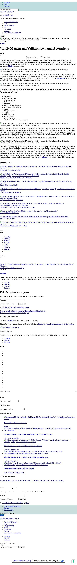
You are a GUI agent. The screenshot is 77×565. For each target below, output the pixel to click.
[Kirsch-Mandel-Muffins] (34, 217)
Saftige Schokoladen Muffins (9, 185)
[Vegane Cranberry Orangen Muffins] (37, 197)
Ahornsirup (3, 264)
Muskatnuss (60, 78)
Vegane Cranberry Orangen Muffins (11, 200)
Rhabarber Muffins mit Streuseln (10, 192)
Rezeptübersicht (9, 25)
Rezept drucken (46, 57)
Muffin (10, 264)
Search (22, 547)
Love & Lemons (43, 157)
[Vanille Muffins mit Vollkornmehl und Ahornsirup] (37, 175)
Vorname (3, 300)
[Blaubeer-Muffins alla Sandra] (29, 211)
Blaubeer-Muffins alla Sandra (9, 213)
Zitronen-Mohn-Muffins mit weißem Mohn (13, 226)
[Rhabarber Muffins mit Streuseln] (37, 190)
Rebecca (3, 273)
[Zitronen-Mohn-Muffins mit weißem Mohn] (37, 223)
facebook (7, 6)
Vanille (47, 264)
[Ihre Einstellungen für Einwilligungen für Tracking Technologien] (73, 561)
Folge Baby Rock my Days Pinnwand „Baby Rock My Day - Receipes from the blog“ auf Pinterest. (31, 480)
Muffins (2, 43)
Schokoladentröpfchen (27, 264)
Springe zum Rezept (32, 57)
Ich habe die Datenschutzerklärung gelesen (15, 307)
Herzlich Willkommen (11, 22)
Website (6, 282)
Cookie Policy (8, 510)
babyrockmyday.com (6, 15)
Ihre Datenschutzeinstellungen (46, 561)
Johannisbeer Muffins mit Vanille (10, 170)
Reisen (6, 27)
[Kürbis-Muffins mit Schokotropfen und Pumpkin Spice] (37, 204)
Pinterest (6, 288)
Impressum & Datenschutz (12, 32)
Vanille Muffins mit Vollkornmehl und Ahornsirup (16, 177)
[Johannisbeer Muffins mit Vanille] (37, 167)
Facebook (7, 284)
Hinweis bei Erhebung (22, 561)
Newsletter (7, 29)
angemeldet (10, 320)
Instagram (7, 286)
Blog (5, 23)
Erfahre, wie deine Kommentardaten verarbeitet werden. (56, 324)
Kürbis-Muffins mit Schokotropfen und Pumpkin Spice (17, 207)
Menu (2, 36)
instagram (7, 2)
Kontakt (6, 31)
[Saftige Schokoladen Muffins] (37, 182)
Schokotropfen (39, 264)
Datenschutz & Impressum (12, 506)
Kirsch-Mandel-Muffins (7, 218)
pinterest (6, 4)
